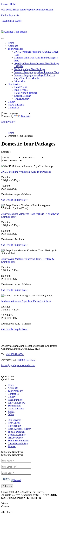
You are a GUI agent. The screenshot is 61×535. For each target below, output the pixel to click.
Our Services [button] (14, 84)
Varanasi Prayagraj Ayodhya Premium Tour (36, 72)
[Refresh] (16, 480)
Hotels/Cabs (20, 87)
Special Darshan (22, 95)
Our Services (14, 420)
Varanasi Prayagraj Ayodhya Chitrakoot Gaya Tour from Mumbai (34, 77)
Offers (11, 414)
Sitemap (12, 446)
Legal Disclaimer (16, 434)
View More (20, 81)
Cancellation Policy (18, 443)
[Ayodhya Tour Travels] (14, 31)
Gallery (11, 101)
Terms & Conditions (18, 440)
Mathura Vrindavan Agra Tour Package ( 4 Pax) (26, 301)
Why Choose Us (16, 402)
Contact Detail (8, 4)
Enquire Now (20, 199)
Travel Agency (21, 98)
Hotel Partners (15, 399)
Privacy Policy (15, 437)
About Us (13, 45)
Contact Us (13, 107)
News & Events (16, 104)
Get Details (7, 199)
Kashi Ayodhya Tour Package (29, 69)
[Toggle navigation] (2, 38)
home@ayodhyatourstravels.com (36, 9)
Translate (25, 116)
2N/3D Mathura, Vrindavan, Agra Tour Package (26, 171)
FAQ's (18, 20)
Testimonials (7, 20)
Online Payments (10, 15)
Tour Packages (15, 390)
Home (11, 42)
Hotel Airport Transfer (25, 92)
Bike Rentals (20, 90)
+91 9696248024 (10, 9)
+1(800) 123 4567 (26, 359)
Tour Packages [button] (15, 48)
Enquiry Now (8, 121)
